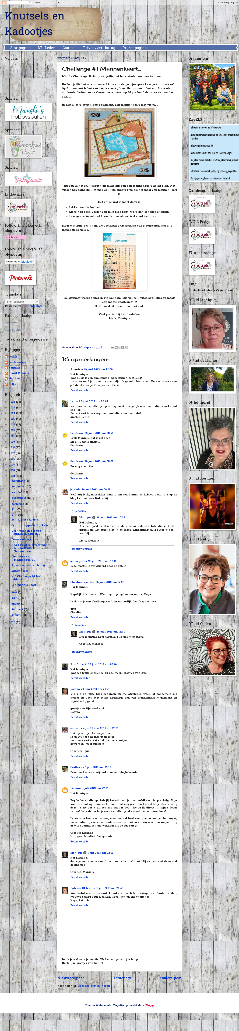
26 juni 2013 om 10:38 (110, 518)
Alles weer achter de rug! (28, 565)
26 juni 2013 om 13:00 (110, 632)
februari (18, 609)
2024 (12, 413)
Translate (35, 306)
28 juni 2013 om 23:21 (95, 689)
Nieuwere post (70, 978)
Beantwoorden (80, 390)
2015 (12, 465)
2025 (12, 408)
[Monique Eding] (6, 326)
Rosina (75, 689)
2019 (12, 442)
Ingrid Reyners (18, 373)
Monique (85, 518)
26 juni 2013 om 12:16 (102, 561)
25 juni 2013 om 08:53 (99, 433)
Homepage (122, 978)
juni (15, 515)
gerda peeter (78, 561)
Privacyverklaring (99, 48)
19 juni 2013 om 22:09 (98, 370)
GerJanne (76, 433)
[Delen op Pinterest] (126, 347)
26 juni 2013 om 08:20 (99, 461)
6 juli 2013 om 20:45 (110, 888)
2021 (12, 430)
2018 (12, 448)
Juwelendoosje (21, 539)
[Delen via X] (119, 347)
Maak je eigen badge (13, 330)
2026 (12, 402)
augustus (18, 504)
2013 (12, 476)
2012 (12, 622)
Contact (69, 48)
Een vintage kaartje (24, 520)
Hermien (14, 368)
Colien (12, 357)
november (19, 487)
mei (15, 592)
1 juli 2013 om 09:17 (98, 767)
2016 (12, 459)
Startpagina (20, 48)
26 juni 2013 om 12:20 (110, 582)
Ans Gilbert (78, 664)
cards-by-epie (79, 728)
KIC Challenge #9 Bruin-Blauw (28, 578)
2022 (12, 425)
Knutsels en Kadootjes (35, 24)
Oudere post (171, 978)
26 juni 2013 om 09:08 (96, 490)
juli (14, 509)
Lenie (74, 401)
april (16, 598)
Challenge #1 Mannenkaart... (23, 558)
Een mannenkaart (23, 585)
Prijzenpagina (134, 48)
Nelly (12, 384)
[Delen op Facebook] (122, 347)
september (19, 498)
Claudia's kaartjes (82, 582)
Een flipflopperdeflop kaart (30, 525)
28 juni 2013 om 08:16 (102, 664)
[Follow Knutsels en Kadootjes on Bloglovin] (15, 239)
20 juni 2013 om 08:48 (93, 401)
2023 (12, 419)
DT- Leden (46, 48)
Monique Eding (11, 322)
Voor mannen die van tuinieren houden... (26, 532)
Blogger (150, 1005)
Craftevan (77, 767)
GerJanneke (16, 362)
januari (17, 615)
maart (16, 604)
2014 (12, 470)
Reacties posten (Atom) (94, 986)
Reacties (80, 511)
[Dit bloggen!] (116, 347)
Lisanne (75, 788)
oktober (17, 492)
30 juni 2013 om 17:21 (104, 728)
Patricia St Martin (83, 888)
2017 (12, 453)
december (19, 481)
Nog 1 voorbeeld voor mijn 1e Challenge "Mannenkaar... (29, 548)
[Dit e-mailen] (112, 347)
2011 (12, 628)
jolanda (75, 490)
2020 (12, 436)
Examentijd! (19, 571)
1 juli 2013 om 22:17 (100, 853)
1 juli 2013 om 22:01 (95, 788)
